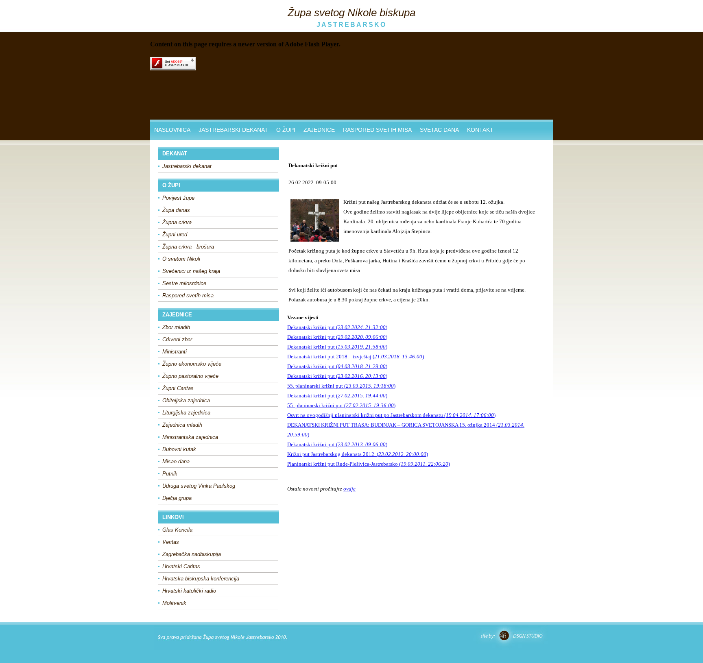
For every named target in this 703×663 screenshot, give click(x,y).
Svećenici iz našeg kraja (191, 271)
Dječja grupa (177, 498)
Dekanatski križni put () (337, 327)
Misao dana (176, 461)
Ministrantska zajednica (190, 437)
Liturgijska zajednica (186, 413)
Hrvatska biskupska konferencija (200, 579)
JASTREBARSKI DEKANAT (233, 129)
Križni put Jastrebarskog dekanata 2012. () (357, 454)
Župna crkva (177, 222)
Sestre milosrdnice (184, 283)
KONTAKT (480, 129)
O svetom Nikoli (181, 259)
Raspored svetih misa (188, 295)
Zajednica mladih (182, 425)
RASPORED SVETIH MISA (377, 129)
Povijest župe (178, 198)
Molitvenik (174, 603)
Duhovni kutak (179, 449)
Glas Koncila (177, 530)
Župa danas (176, 210)
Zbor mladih (176, 327)
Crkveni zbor (177, 339)
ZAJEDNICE (319, 129)
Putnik (169, 474)
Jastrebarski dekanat (187, 166)
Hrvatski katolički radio (189, 591)
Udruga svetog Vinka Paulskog (198, 486)
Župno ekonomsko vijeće (191, 364)
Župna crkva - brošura (188, 247)
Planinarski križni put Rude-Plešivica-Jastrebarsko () (368, 464)
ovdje (349, 489)
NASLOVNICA (172, 129)
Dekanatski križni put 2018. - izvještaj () (355, 356)
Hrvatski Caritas (181, 566)
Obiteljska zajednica (186, 400)
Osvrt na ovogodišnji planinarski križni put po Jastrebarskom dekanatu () (391, 415)
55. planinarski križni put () (341, 386)
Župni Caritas (178, 388)
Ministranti (174, 352)
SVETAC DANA (439, 129)
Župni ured (174, 234)
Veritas (170, 542)
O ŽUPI (285, 129)
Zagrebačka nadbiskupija (191, 554)
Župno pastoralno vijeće (190, 376)
